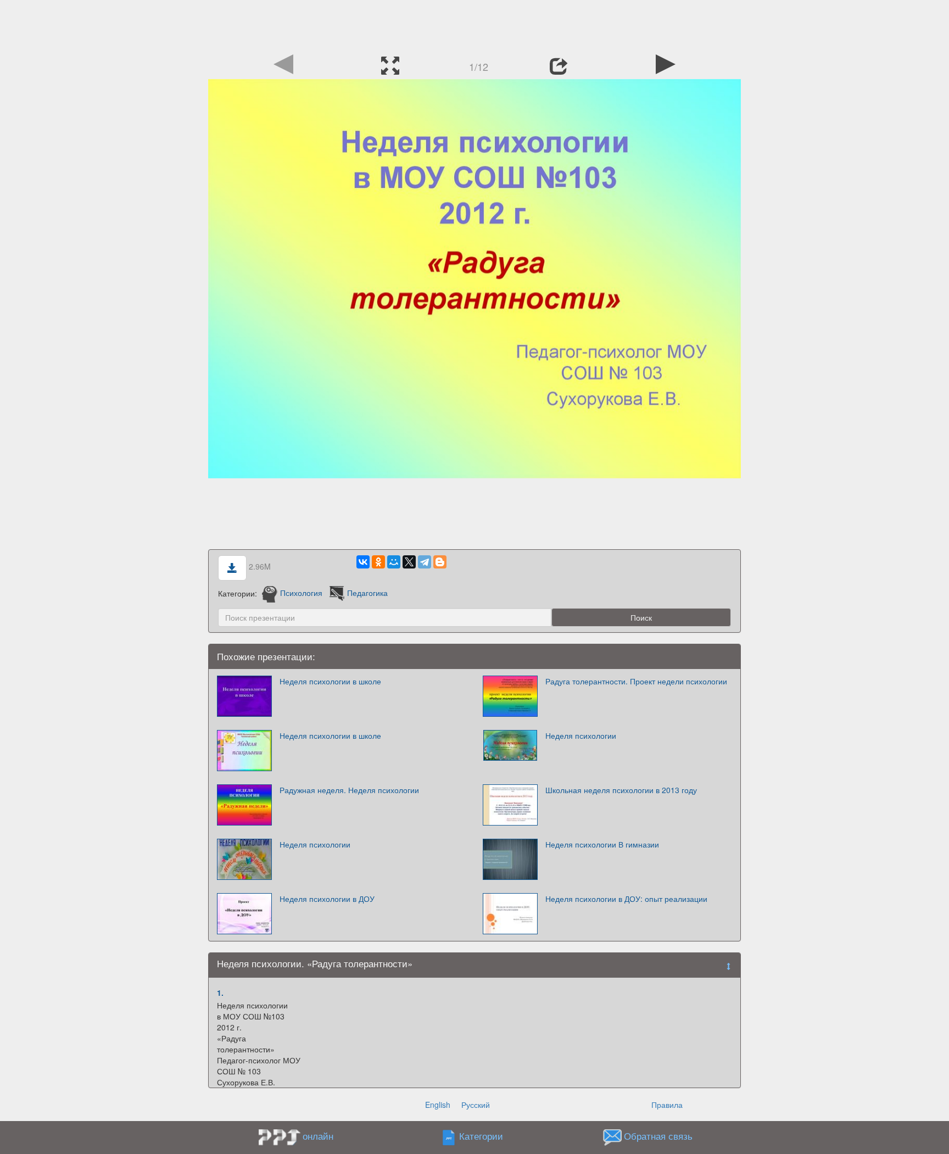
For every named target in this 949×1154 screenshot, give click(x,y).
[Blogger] (439, 561)
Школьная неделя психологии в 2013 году (621, 789)
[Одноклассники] (378, 561)
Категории (481, 1135)
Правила (667, 1104)
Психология (301, 592)
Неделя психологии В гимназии (602, 844)
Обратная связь (658, 1135)
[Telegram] (424, 561)
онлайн (318, 1135)
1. (220, 992)
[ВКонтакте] (363, 561)
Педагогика (367, 592)
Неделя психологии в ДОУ (327, 898)
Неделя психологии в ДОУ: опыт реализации (626, 898)
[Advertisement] (474, 24)
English (437, 1104)
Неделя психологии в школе (330, 681)
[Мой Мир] (393, 561)
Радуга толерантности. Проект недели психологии (636, 681)
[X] (409, 561)
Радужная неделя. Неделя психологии (349, 789)
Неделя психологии (580, 735)
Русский (475, 1104)
